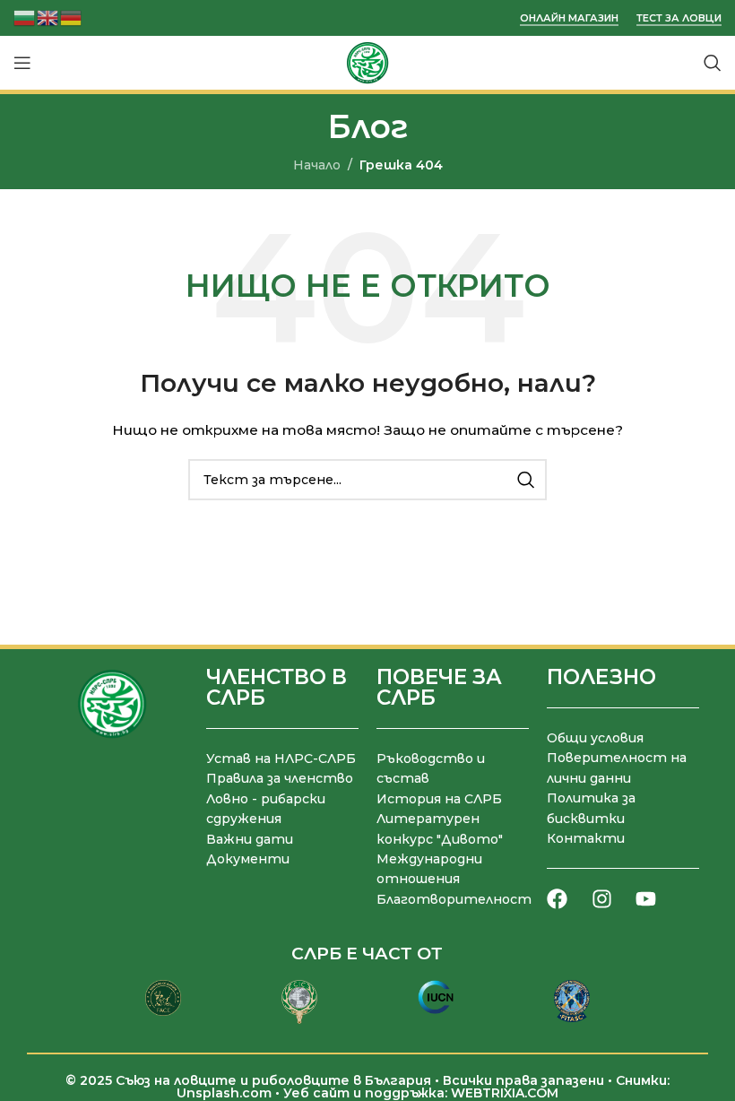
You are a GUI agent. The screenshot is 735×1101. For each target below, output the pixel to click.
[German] (71, 16)
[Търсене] (713, 63)
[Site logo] (367, 62)
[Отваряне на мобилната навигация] (22, 63)
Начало (317, 165)
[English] (48, 16)
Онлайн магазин (569, 18)
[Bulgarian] (25, 16)
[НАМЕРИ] (526, 479)
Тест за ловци (679, 18)
